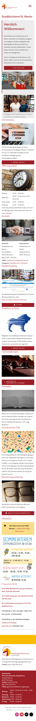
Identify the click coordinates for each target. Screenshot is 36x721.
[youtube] (22, 714)
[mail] (26, 714)
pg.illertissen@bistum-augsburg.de (18, 687)
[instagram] (17, 714)
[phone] (31, 714)
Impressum (17, 710)
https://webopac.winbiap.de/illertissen (14, 300)
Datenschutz (26, 710)
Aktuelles (9, 213)
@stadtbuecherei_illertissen (19, 263)
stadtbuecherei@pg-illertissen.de (17, 260)
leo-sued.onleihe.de (14, 344)
